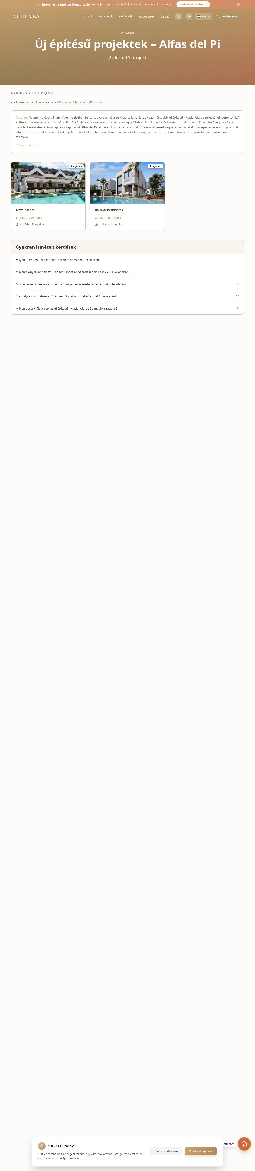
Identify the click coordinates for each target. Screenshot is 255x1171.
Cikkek (165, 16)
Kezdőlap (17, 93)
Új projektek (146, 16)
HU (204, 16)
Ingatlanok (106, 16)
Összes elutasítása (166, 1151)
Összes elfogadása (200, 1151)
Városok (87, 16)
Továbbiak (24, 145)
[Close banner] (238, 4)
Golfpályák (125, 16)
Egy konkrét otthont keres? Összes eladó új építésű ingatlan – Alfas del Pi (56, 102)
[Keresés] (178, 16)
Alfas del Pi (32, 93)
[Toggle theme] (189, 16)
